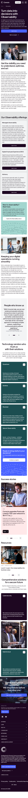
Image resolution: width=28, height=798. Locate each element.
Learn (2, 711)
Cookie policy (12, 768)
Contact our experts (14, 446)
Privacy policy (4, 768)
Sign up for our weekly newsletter (14, 681)
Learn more (14, 31)
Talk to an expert (13, 35)
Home (2, 6)
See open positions (6, 757)
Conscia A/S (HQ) (4, 761)
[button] (9, 322)
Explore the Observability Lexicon (14, 218)
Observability (4, 725)
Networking (4, 720)
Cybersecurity (4, 717)
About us (3, 714)
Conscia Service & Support (7, 728)
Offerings (3, 708)
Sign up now (5, 698)
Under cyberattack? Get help (8, 753)
